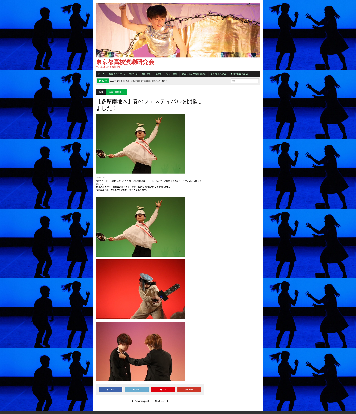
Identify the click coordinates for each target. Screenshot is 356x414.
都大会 (158, 73)
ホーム (101, 73)
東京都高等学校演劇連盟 (194, 73)
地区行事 (133, 73)
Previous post (142, 401)
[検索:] (245, 80)
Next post (160, 401)
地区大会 (146, 73)
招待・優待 (171, 73)
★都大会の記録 (218, 73)
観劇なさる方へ (117, 73)
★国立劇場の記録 (239, 73)
